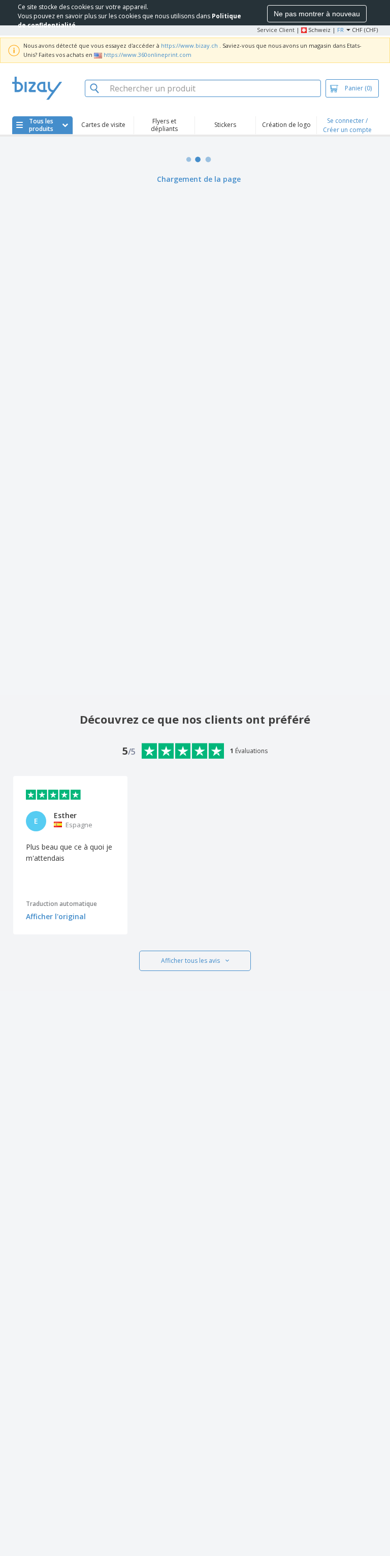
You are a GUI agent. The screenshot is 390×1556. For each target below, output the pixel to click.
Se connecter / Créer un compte (347, 125)
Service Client (276, 30)
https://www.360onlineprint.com (147, 54)
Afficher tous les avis (190, 960)
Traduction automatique (61, 903)
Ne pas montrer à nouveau (317, 14)
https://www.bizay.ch (189, 45)
